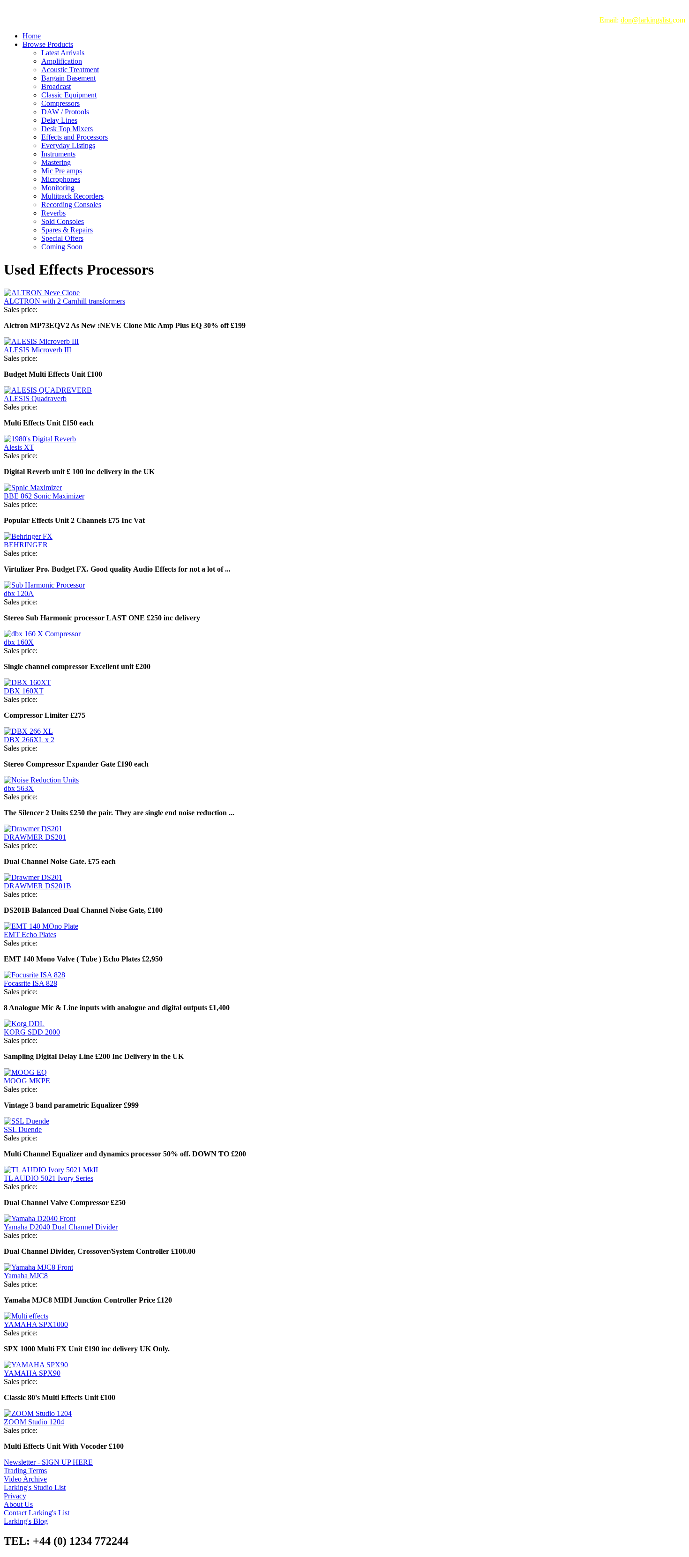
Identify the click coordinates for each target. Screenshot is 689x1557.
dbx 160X (19, 642)
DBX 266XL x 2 (29, 740)
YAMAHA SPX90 (32, 1373)
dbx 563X (19, 788)
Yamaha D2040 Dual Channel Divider (61, 1227)
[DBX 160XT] (27, 682)
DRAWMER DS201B (37, 886)
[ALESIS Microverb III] (41, 341)
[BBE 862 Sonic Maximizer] (33, 488)
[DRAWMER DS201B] (33, 877)
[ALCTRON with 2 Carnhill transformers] (42, 293)
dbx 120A (19, 593)
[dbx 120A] (44, 585)
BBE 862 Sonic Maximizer (44, 496)
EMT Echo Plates (30, 935)
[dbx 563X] (41, 780)
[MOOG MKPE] (25, 1072)
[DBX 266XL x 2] (28, 731)
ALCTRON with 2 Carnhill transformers (64, 301)
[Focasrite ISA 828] (34, 975)
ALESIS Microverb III (37, 350)
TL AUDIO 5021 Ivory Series (48, 1178)
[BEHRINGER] (28, 536)
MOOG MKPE (27, 1081)
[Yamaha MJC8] (38, 1267)
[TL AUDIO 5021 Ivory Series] (51, 1170)
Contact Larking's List (36, 1513)
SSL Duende (23, 1129)
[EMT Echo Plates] (41, 926)
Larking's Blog (26, 1521)
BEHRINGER (26, 545)
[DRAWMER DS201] (33, 829)
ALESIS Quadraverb (35, 398)
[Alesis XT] (40, 439)
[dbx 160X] (42, 634)
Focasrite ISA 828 (30, 983)
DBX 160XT (24, 691)
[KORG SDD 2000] (24, 1024)
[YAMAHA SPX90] (36, 1365)
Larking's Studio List (35, 1487)
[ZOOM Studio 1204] (38, 1413)
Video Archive (25, 1479)
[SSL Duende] (26, 1121)
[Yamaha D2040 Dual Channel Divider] (39, 1218)
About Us (18, 1504)
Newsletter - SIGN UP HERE (48, 1462)
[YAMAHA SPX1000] (26, 1316)
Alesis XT (19, 447)
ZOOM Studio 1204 (34, 1422)
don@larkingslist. (647, 20)
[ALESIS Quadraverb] (48, 390)
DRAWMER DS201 (35, 837)
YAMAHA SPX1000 (36, 1324)
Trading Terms (25, 1471)
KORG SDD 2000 (32, 1032)
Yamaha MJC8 (26, 1276)
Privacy (15, 1496)
